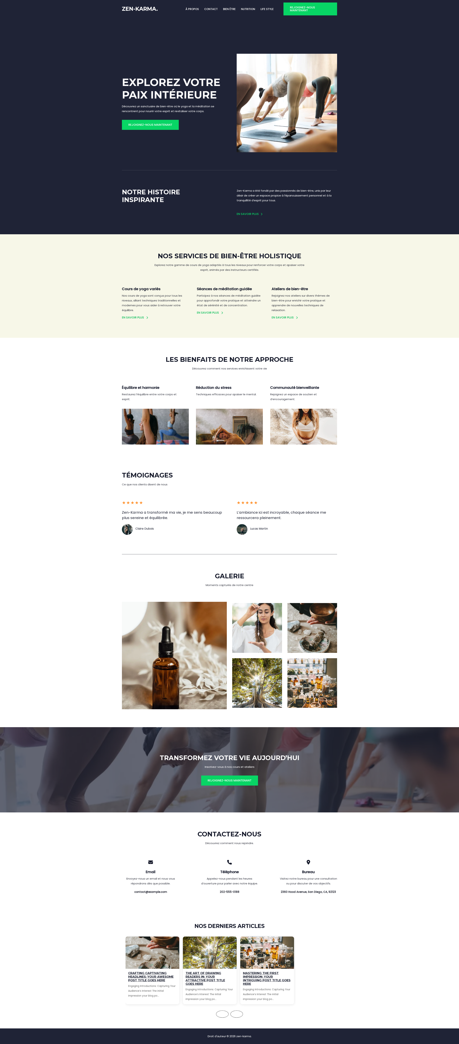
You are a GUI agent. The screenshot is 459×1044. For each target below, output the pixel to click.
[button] (310, 9)
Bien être (229, 9)
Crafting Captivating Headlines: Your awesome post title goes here (151, 976)
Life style (267, 9)
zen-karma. (140, 9)
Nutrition (248, 9)
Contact (211, 9)
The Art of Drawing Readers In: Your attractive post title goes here (205, 978)
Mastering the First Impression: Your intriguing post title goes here (266, 978)
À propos (192, 9)
